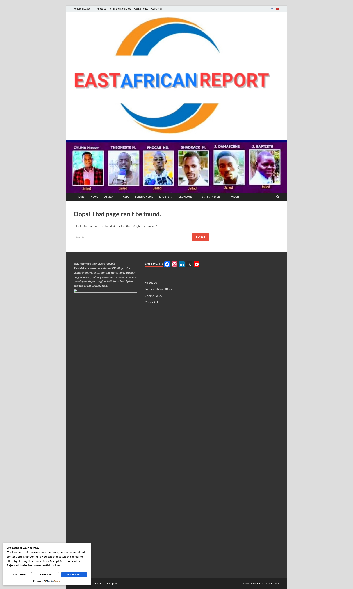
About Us (101, 8)
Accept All (74, 574)
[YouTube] (277, 9)
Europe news (144, 196)
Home (80, 196)
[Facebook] (272, 9)
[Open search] (277, 197)
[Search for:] (141, 237)
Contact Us (156, 8)
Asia (126, 196)
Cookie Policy (141, 8)
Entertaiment (212, 196)
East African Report (106, 583)
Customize (19, 574)
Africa (108, 196)
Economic (185, 196)
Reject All (46, 574)
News (94, 196)
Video (235, 196)
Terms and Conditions (120, 8)
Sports (164, 196)
